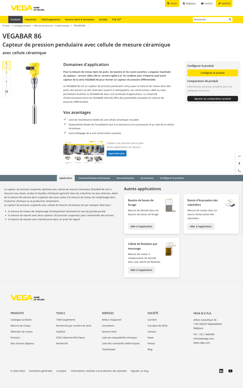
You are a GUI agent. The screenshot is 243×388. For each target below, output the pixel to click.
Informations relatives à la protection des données (99, 370)
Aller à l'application (141, 226)
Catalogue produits (21, 319)
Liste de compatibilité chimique (119, 337)
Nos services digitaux (22, 343)
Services (108, 313)
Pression (15, 337)
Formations (108, 325)
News (151, 337)
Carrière (152, 319)
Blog (150, 349)
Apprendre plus (116, 153)
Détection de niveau (22, 331)
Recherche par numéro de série (73, 325)
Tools (60, 313)
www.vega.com (201, 342)
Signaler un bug (139, 370)
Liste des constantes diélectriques (121, 343)
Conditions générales (40, 370)
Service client (109, 331)
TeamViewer (109, 349)
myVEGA (60, 331)
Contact (152, 331)
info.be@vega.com (203, 338)
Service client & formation (79, 19)
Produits (15, 19)
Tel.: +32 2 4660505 (204, 334)
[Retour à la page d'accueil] (27, 297)
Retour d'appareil (111, 319)
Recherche (62, 343)
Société (103, 19)
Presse (151, 343)
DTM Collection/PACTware (70, 337)
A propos (61, 370)
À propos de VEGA (157, 325)
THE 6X (116, 19)
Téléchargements (50, 19)
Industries (30, 19)
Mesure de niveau (21, 325)
